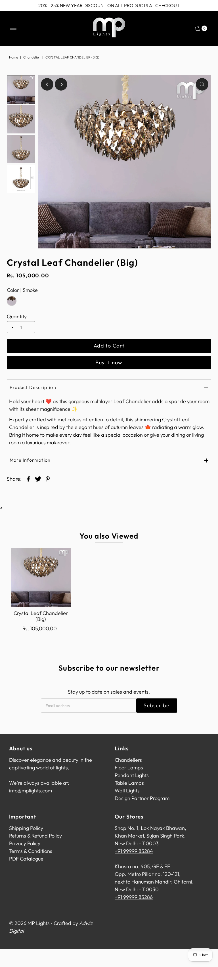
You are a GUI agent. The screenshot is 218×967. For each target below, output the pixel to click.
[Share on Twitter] (38, 478)
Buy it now (109, 362)
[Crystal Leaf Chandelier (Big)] (41, 577)
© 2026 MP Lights (29, 923)
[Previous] (47, 84)
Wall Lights (127, 790)
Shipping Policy (26, 828)
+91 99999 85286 (134, 897)
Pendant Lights (132, 775)
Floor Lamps (129, 767)
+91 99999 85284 (134, 851)
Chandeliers (128, 760)
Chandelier (31, 57)
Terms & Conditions (30, 851)
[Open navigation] (13, 28)
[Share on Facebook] (28, 478)
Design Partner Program (142, 798)
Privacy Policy (24, 843)
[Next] (61, 84)
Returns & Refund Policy (35, 835)
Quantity (17, 316)
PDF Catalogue (26, 858)
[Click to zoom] (202, 84)
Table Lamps (129, 783)
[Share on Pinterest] (47, 478)
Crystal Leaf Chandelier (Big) (41, 616)
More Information (30, 460)
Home (13, 57)
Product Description (33, 387)
